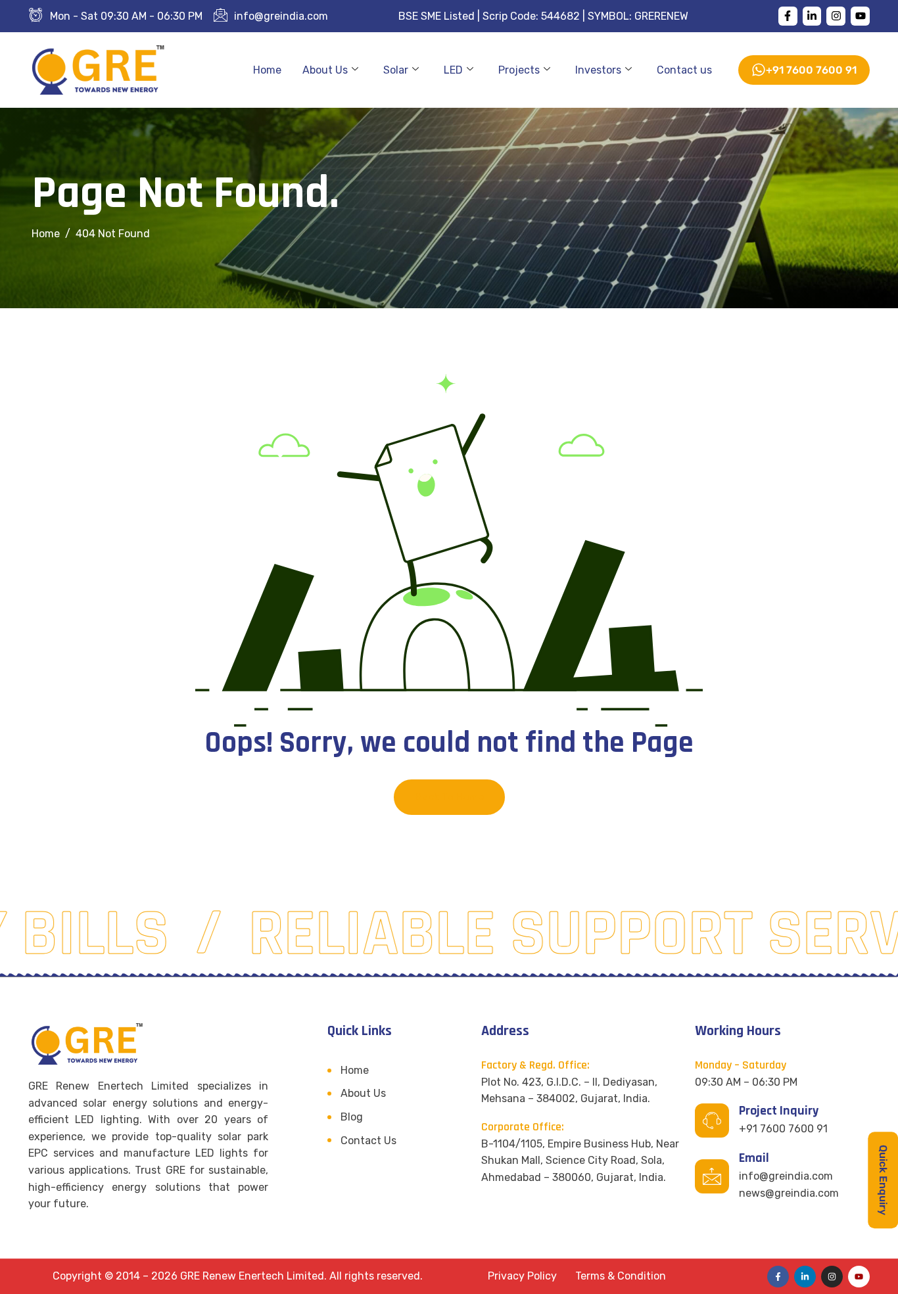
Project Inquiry (778, 1110)
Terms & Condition (620, 1276)
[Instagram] (835, 16)
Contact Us (368, 1140)
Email (754, 1158)
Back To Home (449, 797)
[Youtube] (860, 16)
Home (267, 70)
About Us (325, 70)
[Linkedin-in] (812, 16)
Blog (352, 1117)
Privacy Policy (522, 1276)
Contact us (684, 70)
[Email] (712, 1176)
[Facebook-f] (787, 16)
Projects (519, 70)
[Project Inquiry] (712, 1120)
